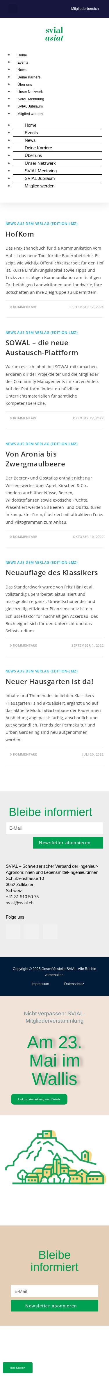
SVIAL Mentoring (30, 99)
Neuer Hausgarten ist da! (49, 681)
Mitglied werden (30, 114)
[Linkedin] (13, 931)
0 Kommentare (23, 307)
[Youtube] (50, 931)
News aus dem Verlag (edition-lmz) (42, 223)
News (21, 70)
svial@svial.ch (19, 902)
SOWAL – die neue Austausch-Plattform (42, 347)
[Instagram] (31, 931)
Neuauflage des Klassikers (52, 572)
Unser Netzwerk (30, 92)
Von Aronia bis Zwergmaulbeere (35, 458)
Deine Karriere (29, 77)
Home (22, 55)
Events (22, 62)
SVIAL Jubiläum (30, 106)
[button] (12, 8)
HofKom (20, 234)
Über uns (24, 85)
